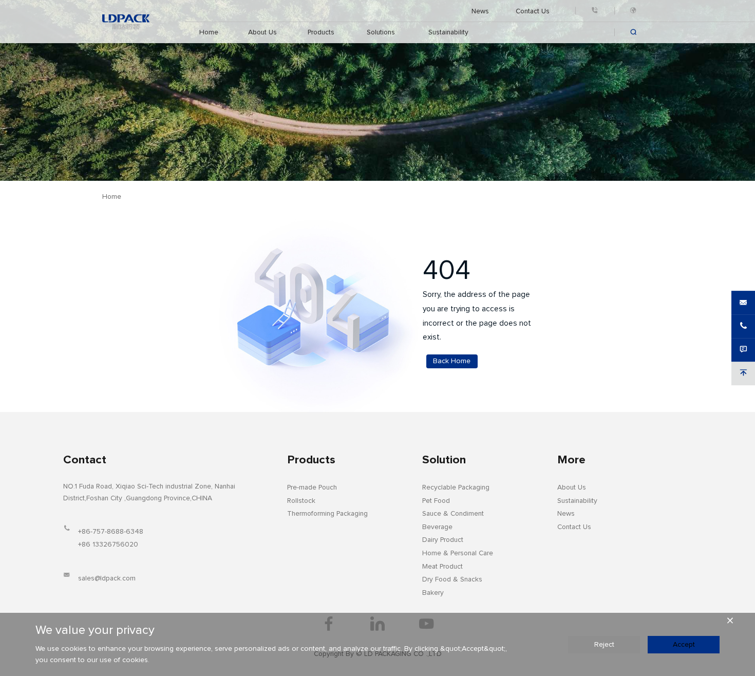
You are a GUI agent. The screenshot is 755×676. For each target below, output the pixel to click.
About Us (262, 32)
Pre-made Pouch (312, 487)
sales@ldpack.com (107, 578)
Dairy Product (442, 539)
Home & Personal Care (457, 553)
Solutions (380, 32)
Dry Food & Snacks (452, 579)
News (480, 10)
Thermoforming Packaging (327, 513)
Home (209, 32)
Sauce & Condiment (453, 513)
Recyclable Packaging (455, 487)
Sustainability (448, 32)
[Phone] (594, 10)
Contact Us (533, 10)
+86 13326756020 (108, 544)
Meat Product (442, 566)
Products (321, 32)
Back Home (451, 361)
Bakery (433, 592)
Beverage (437, 527)
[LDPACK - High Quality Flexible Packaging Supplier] (125, 22)
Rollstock (301, 500)
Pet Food (436, 500)
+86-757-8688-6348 (110, 531)
